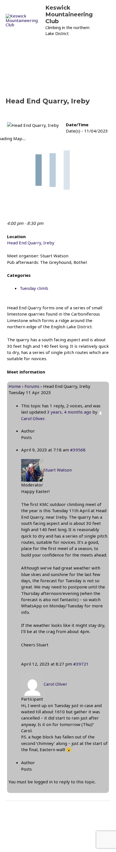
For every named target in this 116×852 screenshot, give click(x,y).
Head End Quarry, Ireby (30, 242)
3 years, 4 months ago (69, 412)
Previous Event (58, 813)
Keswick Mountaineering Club (69, 14)
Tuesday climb (34, 288)
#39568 (78, 450)
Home (14, 386)
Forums (31, 386)
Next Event (57, 828)
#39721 (81, 664)
